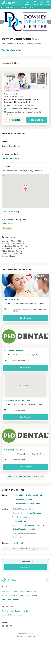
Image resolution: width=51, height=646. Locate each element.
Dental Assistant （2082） (22, 499)
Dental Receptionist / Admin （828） (26, 503)
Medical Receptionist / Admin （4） (26, 529)
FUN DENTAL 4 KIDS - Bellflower (17, 400)
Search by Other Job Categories (25, 549)
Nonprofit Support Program (12, 615)
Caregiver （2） (18, 543)
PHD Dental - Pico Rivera (14, 450)
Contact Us (25, 567)
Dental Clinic (7, 224)
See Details (37, 119)
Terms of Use (18, 591)
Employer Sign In (21, 611)
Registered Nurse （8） (21, 521)
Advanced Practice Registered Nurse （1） (28, 525)
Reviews (34, 595)
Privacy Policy (30, 591)
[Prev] (2, 22)
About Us (16, 599)
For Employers (7, 611)
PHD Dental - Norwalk (13, 351)
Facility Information (11, 50)
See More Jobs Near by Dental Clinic (25, 476)
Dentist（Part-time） (11, 158)
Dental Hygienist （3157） (36, 495)
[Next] (49, 22)
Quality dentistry (11, 299)
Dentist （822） (18, 495)
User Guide (6, 591)
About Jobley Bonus (9, 595)
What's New (6, 599)
